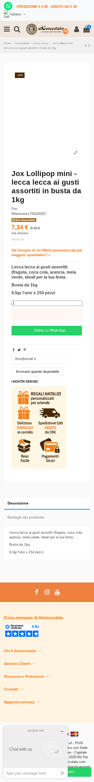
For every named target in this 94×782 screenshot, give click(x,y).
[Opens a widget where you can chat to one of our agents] (36, 752)
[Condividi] (13, 350)
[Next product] (89, 45)
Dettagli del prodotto (26, 517)
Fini (14, 209)
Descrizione (18, 503)
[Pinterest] (25, 350)
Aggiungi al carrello (50, 315)
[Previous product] (86, 45)
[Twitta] (19, 350)
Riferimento (20, 214)
